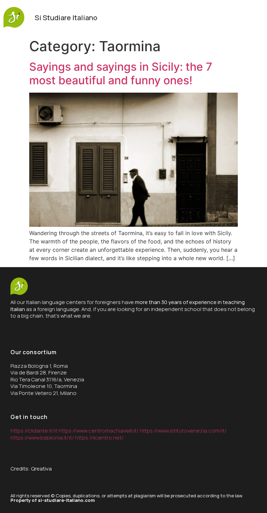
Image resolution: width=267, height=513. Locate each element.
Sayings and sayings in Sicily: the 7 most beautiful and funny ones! (120, 73)
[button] (256, 17)
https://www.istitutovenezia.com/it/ (183, 430)
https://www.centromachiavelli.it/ (99, 430)
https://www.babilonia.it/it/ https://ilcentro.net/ (67, 437)
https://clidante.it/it (33, 430)
